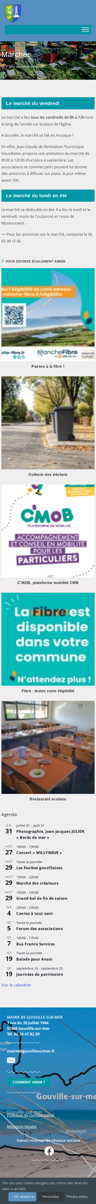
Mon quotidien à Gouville (26, 66)
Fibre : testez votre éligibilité (48, 691)
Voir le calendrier (16, 985)
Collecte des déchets (48, 475)
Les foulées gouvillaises (39, 867)
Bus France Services (35, 944)
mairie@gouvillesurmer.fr (31, 1051)
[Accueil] (2, 66)
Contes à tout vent (34, 913)
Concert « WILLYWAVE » (39, 852)
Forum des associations (39, 928)
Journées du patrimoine (39, 974)
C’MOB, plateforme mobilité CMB (48, 583)
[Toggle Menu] (85, 29)
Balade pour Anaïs (34, 959)
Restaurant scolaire (48, 799)
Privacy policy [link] (77, 1196)
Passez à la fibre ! (48, 366)
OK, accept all (23, 1196)
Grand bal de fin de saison (42, 898)
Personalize (50, 1196)
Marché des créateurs (37, 883)
